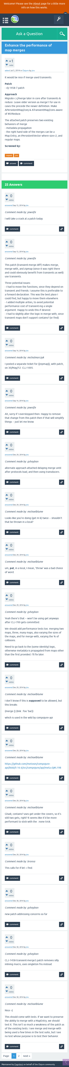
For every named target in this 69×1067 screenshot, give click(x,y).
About (36, 3)
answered (9, 205)
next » (26, 1055)
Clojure (25, 70)
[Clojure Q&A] (15, 19)
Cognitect (18, 1064)
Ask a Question (29, 34)
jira (16, 155)
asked (7, 70)
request (9, 155)
